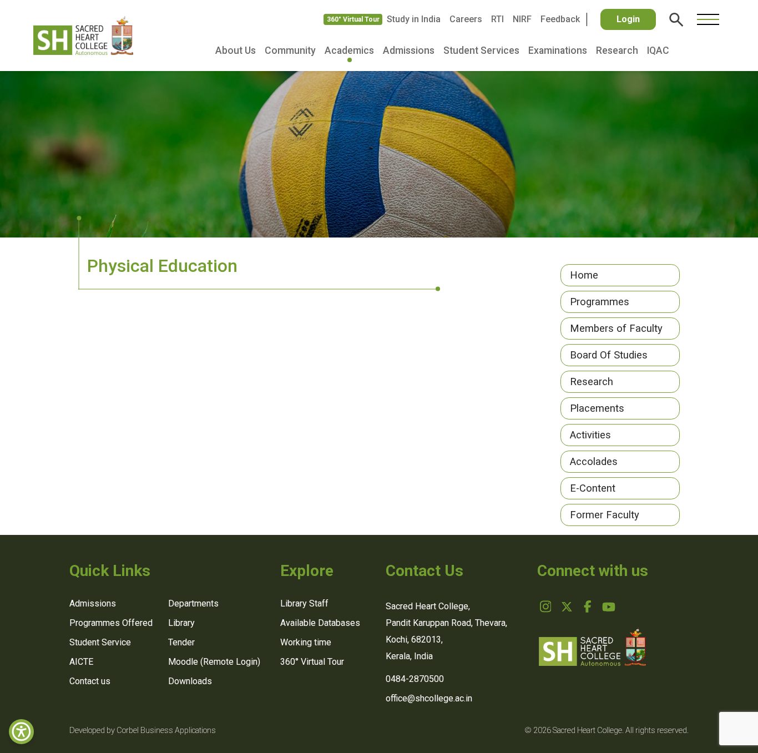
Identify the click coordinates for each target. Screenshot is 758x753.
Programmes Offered (111, 623)
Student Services (481, 50)
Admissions (408, 50)
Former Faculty (604, 514)
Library (181, 623)
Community (290, 50)
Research (617, 50)
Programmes (599, 301)
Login (628, 19)
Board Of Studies (609, 355)
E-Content (592, 488)
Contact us (89, 681)
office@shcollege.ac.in (429, 698)
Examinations (557, 50)
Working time (305, 642)
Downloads (190, 681)
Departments (193, 603)
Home (584, 275)
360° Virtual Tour (353, 19)
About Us (235, 50)
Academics (349, 50)
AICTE (81, 661)
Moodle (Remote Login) (214, 661)
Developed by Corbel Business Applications (142, 730)
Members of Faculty (616, 328)
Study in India (414, 19)
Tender (181, 642)
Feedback (560, 19)
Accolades (594, 461)
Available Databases (320, 623)
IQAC (658, 50)
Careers (465, 19)
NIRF (522, 19)
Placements (597, 408)
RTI (497, 19)
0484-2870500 (415, 679)
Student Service (100, 642)
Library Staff (304, 603)
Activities (590, 435)
